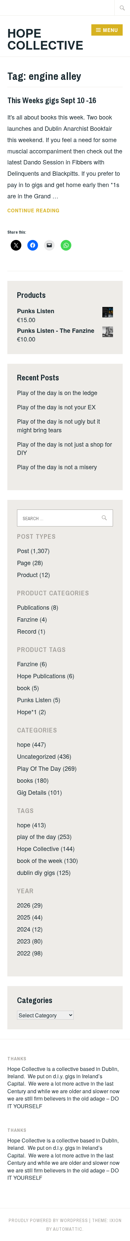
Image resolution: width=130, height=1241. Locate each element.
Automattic (67, 1229)
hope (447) (31, 744)
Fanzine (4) (32, 619)
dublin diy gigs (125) (44, 872)
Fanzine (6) (32, 663)
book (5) (28, 687)
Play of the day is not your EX (56, 406)
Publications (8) (37, 607)
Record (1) (31, 631)
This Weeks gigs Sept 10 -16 (51, 100)
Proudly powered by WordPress (48, 1220)
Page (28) (30, 562)
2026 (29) (30, 905)
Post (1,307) (33, 550)
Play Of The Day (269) (47, 768)
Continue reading (42, 211)
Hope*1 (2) (31, 711)
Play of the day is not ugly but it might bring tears (58, 425)
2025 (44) (30, 917)
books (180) (33, 780)
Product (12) (33, 574)
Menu (110, 30)
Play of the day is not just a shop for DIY (64, 448)
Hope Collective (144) (46, 848)
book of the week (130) (47, 860)
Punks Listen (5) (38, 699)
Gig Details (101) (39, 792)
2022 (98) (30, 952)
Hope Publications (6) (45, 675)
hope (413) (31, 824)
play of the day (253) (44, 836)
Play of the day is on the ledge (57, 392)
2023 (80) (30, 940)
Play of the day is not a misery (57, 466)
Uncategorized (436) (44, 756)
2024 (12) (30, 929)
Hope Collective (45, 38)
